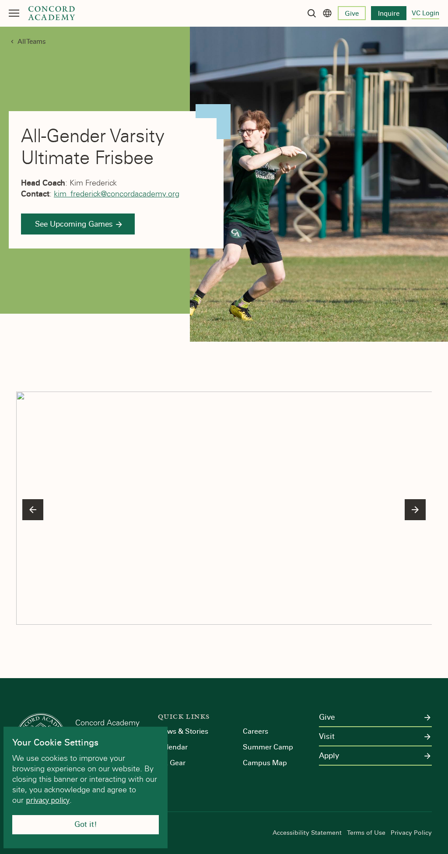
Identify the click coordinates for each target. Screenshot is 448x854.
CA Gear (172, 763)
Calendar (173, 747)
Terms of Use (366, 833)
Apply (329, 756)
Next (415, 509)
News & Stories (183, 731)
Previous (32, 509)
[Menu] (14, 13)
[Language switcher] (327, 13)
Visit (327, 736)
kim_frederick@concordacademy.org (116, 194)
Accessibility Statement (307, 833)
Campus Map (265, 763)
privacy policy (48, 800)
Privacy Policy (411, 833)
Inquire (388, 14)
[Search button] (311, 13)
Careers (255, 731)
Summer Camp (268, 747)
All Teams (32, 42)
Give (352, 14)
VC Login (425, 13)
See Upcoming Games (74, 224)
